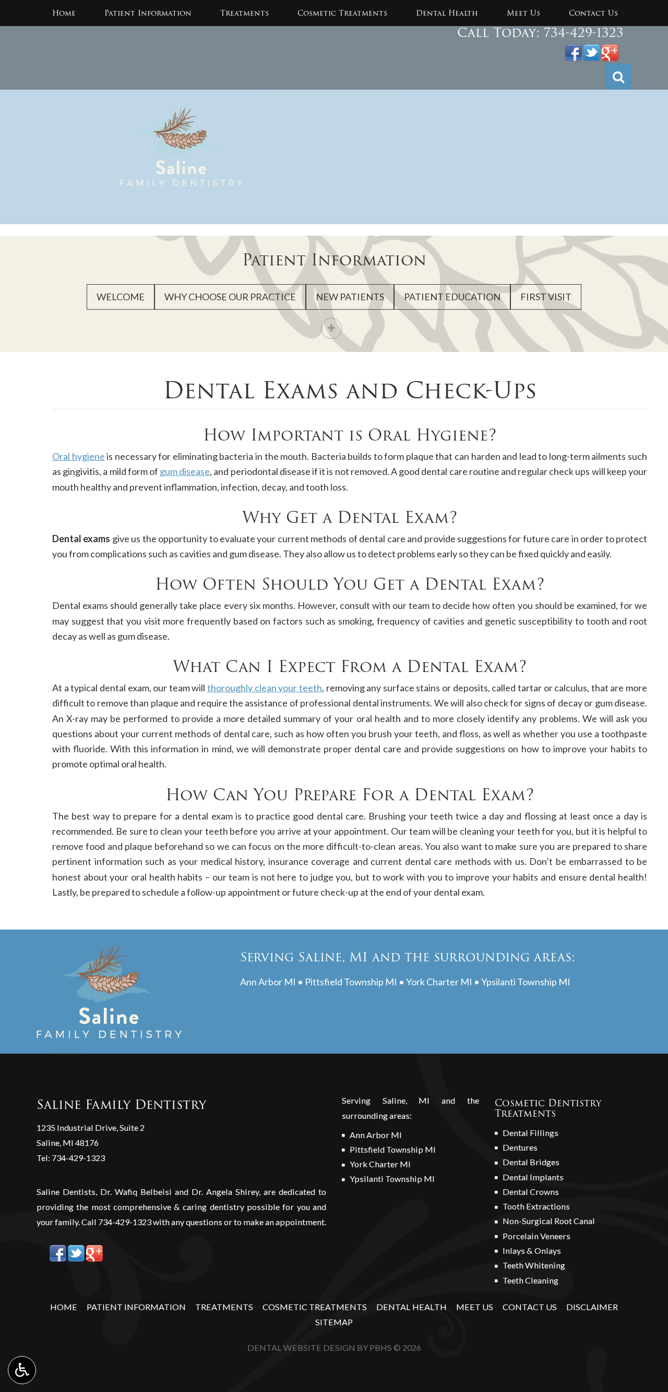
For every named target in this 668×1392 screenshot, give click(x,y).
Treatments (244, 13)
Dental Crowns (531, 1191)
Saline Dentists (66, 1191)
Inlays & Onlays (532, 1250)
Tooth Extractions (536, 1206)
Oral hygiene (78, 456)
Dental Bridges (531, 1162)
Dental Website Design (301, 1347)
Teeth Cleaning (530, 1280)
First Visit (545, 296)
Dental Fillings (530, 1133)
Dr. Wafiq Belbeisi (136, 1191)
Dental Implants (533, 1177)
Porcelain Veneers (536, 1236)
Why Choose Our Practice (230, 296)
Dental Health (447, 13)
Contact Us (593, 13)
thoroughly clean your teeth (264, 687)
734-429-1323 (584, 32)
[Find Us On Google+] (610, 51)
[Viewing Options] (22, 1370)
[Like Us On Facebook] (573, 51)
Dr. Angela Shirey (225, 1191)
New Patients (350, 296)
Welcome (121, 296)
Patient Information (148, 13)
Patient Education (452, 296)
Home (64, 13)
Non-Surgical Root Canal (549, 1221)
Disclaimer (592, 1307)
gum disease (185, 471)
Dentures (520, 1147)
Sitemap (334, 1322)
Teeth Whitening (534, 1265)
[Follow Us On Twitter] (591, 51)
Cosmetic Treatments (342, 13)
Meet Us (523, 13)
